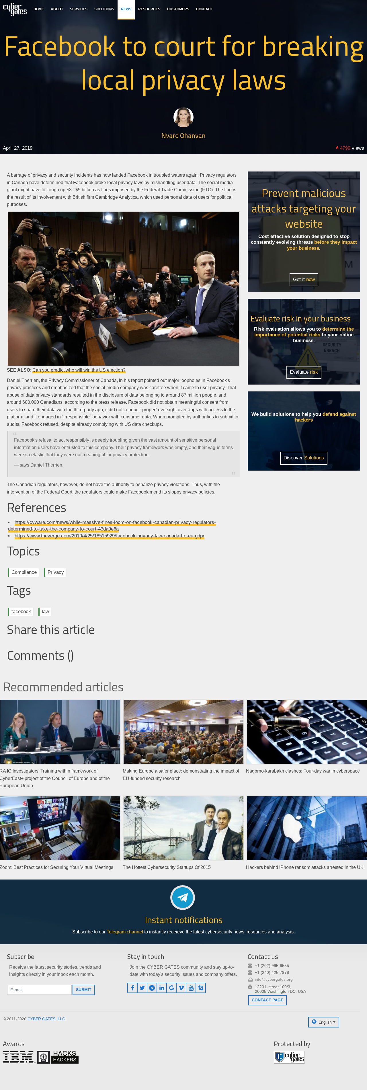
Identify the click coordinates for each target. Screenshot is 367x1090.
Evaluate (304, 372)
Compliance (24, 572)
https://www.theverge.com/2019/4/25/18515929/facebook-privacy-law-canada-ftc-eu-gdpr (109, 536)
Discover (304, 458)
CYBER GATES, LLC (46, 1019)
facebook (21, 611)
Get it (304, 279)
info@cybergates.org (274, 979)
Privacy (56, 572)
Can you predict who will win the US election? (79, 370)
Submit (83, 989)
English (325, 1022)
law (45, 611)
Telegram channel (125, 931)
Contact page (267, 1000)
